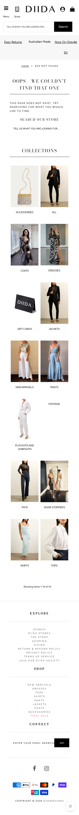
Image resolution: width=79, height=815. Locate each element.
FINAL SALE (39, 715)
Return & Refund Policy (39, 649)
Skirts (24, 565)
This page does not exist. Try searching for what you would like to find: (36, 107)
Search (39, 629)
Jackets (54, 329)
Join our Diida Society (39, 660)
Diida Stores (39, 633)
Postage (54, 404)
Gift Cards (24, 329)
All (54, 212)
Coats (25, 270)
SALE (24, 507)
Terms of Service (39, 656)
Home (25, 66)
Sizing (39, 645)
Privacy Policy (39, 652)
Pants (54, 387)
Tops (54, 565)
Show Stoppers (54, 507)
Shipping (39, 641)
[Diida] (40, 9)
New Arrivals (25, 387)
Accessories (39, 712)
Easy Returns (13, 42)
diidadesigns (53, 801)
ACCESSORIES (24, 212)
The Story (39, 637)
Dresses (54, 270)
